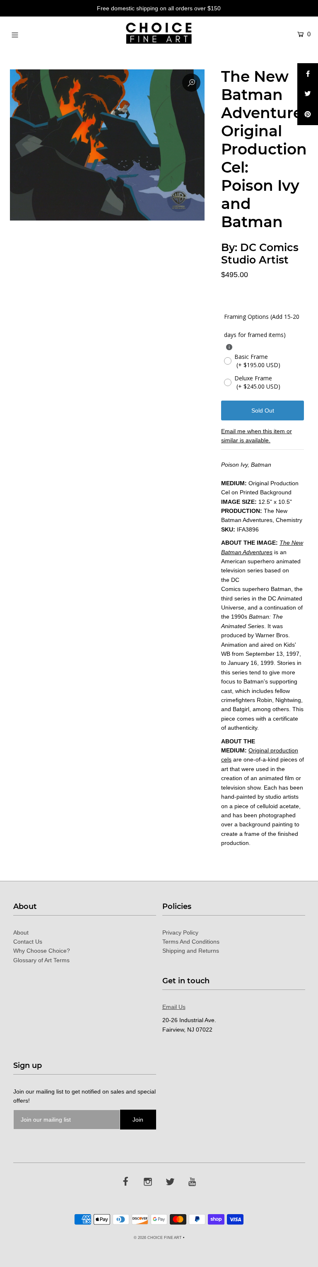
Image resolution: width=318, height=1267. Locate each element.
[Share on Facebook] (307, 73)
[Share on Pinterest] (307, 114)
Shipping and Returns (190, 950)
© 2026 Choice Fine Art (158, 1238)
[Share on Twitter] (307, 94)
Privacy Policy (180, 932)
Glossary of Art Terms (41, 960)
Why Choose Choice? (41, 950)
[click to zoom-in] (191, 83)
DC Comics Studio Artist (260, 253)
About (21, 932)
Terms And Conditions (190, 941)
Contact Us (27, 941)
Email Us (174, 1007)
